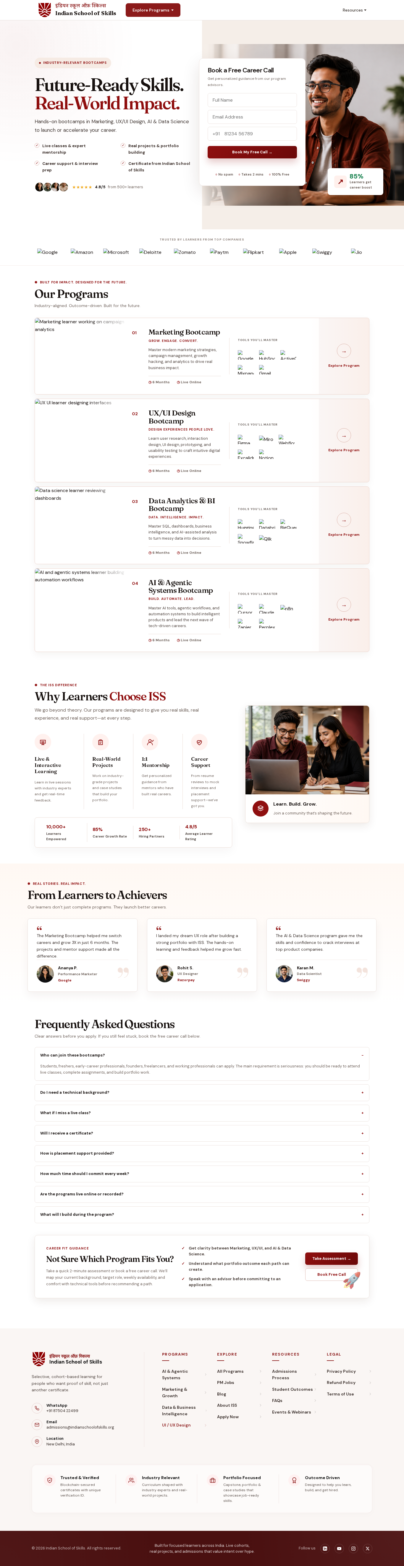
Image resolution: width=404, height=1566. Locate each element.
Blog (221, 1394)
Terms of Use (340, 1394)
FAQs (277, 1400)
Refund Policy (341, 1382)
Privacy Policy (341, 1371)
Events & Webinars (291, 1412)
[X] (367, 1548)
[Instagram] (353, 1548)
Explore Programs (150, 10)
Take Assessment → (331, 1258)
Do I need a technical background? (74, 1092)
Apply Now (228, 1416)
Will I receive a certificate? (66, 1133)
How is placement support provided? (77, 1153)
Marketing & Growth (174, 1392)
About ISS (227, 1405)
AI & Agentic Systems (175, 1374)
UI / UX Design (176, 1425)
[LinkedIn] (325, 1548)
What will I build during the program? (77, 1214)
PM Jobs (225, 1382)
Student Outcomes (292, 1389)
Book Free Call (331, 1274)
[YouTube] (339, 1548)
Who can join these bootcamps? (72, 1055)
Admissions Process (284, 1374)
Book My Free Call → (252, 152)
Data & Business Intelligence (179, 1410)
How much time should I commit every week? (84, 1173)
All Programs (230, 1371)
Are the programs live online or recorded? (82, 1194)
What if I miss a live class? (65, 1112)
